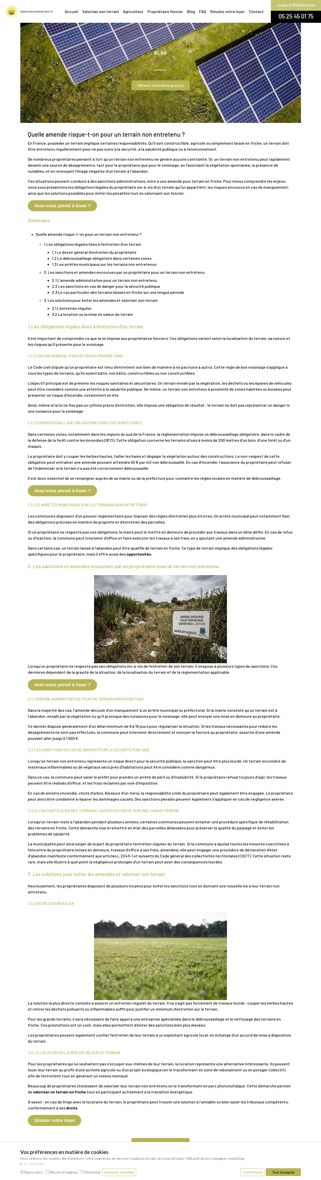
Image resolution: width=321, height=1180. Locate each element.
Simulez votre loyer (227, 11)
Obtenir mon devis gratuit (160, 85)
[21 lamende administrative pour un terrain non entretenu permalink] (25, 698)
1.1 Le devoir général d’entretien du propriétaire (94, 252)
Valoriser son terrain (100, 11)
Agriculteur (133, 11)
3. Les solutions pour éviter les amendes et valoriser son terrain (101, 300)
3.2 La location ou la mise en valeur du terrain (92, 314)
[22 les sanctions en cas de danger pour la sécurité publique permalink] (25, 749)
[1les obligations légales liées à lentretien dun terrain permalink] (25, 326)
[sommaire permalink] (25, 220)
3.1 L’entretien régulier (72, 308)
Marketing (92, 1172)
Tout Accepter (283, 1172)
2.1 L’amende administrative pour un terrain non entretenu (104, 280)
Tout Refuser (253, 1172)
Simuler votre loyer (54, 1120)
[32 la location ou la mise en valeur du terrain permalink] (25, 1052)
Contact (256, 11)
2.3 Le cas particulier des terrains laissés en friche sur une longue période (118, 292)
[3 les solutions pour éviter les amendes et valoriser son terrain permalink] (25, 874)
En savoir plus (34, 1163)
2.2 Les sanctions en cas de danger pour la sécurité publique (106, 286)
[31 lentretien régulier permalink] (25, 903)
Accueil (71, 11)
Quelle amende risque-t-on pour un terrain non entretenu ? (88, 234)
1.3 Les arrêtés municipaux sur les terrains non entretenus (104, 264)
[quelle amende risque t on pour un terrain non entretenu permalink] (25, 134)
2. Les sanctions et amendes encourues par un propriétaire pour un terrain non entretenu (124, 272)
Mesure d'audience (63, 1172)
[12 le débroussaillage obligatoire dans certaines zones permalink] (25, 422)
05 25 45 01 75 (296, 16)
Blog (191, 11)
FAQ (202, 11)
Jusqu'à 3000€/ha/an (296, 5)
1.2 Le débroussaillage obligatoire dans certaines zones (101, 258)
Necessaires (33, 1172)
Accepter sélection (119, 1172)
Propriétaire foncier (165, 11)
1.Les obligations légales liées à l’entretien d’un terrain (92, 244)
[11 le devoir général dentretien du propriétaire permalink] (25, 355)
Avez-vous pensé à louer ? (62, 205)
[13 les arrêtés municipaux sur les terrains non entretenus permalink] (25, 504)
